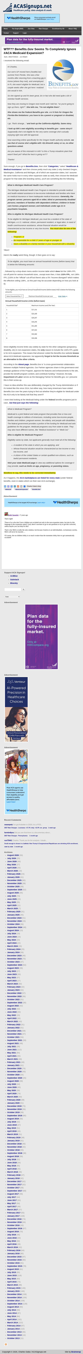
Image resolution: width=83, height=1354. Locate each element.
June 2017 (12, 1200)
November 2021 (14, 1034)
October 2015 (13, 1263)
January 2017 (13, 1216)
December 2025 (14, 880)
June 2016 (12, 1238)
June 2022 (12, 1012)
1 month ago (33, 835)
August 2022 (13, 1006)
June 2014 (12, 1313)
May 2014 (11, 1316)
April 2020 (12, 1093)
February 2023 (13, 987)
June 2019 (12, 1125)
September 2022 (14, 1003)
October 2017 (13, 1188)
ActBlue (14, 576)
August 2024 (13, 930)
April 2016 (12, 1244)
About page (23, 364)
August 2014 (13, 1307)
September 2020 (14, 1078)
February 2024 (13, 949)
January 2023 (13, 990)
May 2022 (11, 1015)
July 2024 (11, 933)
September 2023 (14, 965)
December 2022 (14, 993)
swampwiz (8, 825)
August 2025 (13, 893)
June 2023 (12, 974)
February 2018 (13, 1175)
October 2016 (13, 1225)
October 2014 (13, 1301)
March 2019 (12, 1134)
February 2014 (13, 1326)
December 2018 (14, 1144)
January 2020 (13, 1103)
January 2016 (13, 1253)
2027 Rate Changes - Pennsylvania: (16, 835)
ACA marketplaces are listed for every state (40, 478)
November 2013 (14, 1335)
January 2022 (13, 1028)
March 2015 (12, 1285)
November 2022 (14, 996)
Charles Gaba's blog (34, 486)
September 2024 (14, 927)
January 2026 (13, 877)
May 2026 (11, 865)
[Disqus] (41, 538)
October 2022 (13, 999)
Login (25, 33)
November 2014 (14, 1297)
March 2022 (12, 1021)
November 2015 (14, 1260)
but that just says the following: (24, 403)
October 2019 (13, 1112)
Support (15, 33)
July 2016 (11, 1235)
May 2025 (11, 902)
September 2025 (14, 890)
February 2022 (13, 1024)
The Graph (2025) (17, 28)
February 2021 (13, 1062)
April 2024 (12, 943)
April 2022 (12, 1018)
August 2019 (13, 1119)
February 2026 (13, 874)
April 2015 (12, 1282)
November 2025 (14, 883)
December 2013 (14, 1332)
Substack (14, 580)
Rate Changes (43, 28)
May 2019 (11, 1128)
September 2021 (14, 1040)
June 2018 (12, 1163)
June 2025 (12, 899)
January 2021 (13, 1065)
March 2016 (12, 1247)
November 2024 (14, 921)
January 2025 (13, 915)
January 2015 (13, 1291)
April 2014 (12, 1319)
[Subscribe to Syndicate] (5, 1345)
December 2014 (14, 1294)
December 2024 (14, 918)
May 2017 (11, 1203)
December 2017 (14, 1181)
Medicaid (8, 489)
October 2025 (13, 886)
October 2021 (13, 1037)
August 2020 (13, 1081)
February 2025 (13, 912)
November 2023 (14, 959)
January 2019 (13, 1141)
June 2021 (12, 1050)
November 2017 (14, 1184)
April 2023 (12, 981)
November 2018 (14, 1147)
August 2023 (13, 968)
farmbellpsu (9, 832)
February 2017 (13, 1213)
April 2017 (12, 1206)
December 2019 (14, 1106)
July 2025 (11, 896)
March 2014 (12, 1323)
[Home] (28, 11)
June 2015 (12, 1275)
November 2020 (14, 1072)
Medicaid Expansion (21, 489)
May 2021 (11, 1053)
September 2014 (14, 1304)
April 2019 (12, 1131)
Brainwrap (76, 1352)
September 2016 (14, 1228)
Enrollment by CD (58, 28)
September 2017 (14, 1191)
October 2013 (13, 1338)
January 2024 (13, 952)
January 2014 (13, 1329)
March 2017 (12, 1210)
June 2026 (12, 861)
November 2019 (14, 1109)
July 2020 (11, 1084)
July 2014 (11, 1310)
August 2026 (13, 855)
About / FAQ (73, 28)
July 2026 (11, 858)
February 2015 (13, 1288)
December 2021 (14, 1031)
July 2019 (11, 1122)
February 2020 (13, 1100)
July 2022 (11, 1009)
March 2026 (12, 871)
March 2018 (12, 1172)
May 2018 (11, 1166)
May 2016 (11, 1241)
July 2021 (11, 1046)
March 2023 (12, 984)
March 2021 (12, 1059)
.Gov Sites (31, 28)
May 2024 (11, 940)
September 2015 (14, 1266)
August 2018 (13, 1156)
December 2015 (14, 1257)
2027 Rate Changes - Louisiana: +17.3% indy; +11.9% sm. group (25, 828)
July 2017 (11, 1197)
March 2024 (12, 946)
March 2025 (12, 908)
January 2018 (13, 1178)
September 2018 (14, 1153)
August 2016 (13, 1231)
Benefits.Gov (32, 166)
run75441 (8, 840)
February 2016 (13, 1250)
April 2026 (12, 868)
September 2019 (14, 1116)
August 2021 (13, 1043)
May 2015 (11, 1279)
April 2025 (12, 905)
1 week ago (52, 828)
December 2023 (14, 956)
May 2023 (11, 977)
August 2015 (13, 1269)
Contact (6, 33)
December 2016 (14, 1219)
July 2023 (11, 971)
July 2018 (11, 1159)
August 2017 (13, 1194)
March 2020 (12, 1097)
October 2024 (13, 924)
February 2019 (13, 1137)
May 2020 (11, 1090)
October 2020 (13, 1075)
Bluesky (14, 583)
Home (6, 28)
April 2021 (12, 1056)
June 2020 (12, 1087)
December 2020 (14, 1068)
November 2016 (14, 1222)
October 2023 (13, 962)
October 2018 (13, 1150)
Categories (53, 166)
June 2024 (12, 937)
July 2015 (11, 1272)
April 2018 (12, 1169)
